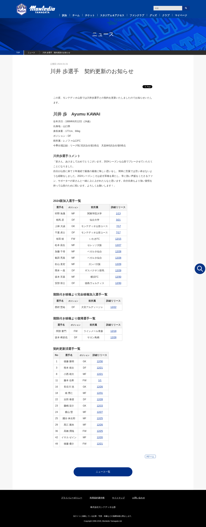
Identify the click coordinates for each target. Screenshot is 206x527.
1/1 (99, 380)
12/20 (100, 437)
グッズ (153, 15)
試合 (64, 15)
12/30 (118, 277)
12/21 (100, 367)
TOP (18, 53)
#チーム (150, 456)
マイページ (181, 15)
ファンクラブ (137, 15)
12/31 (100, 393)
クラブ (166, 15)
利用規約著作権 (97, 498)
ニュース (31, 53)
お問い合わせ (138, 498)
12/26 (100, 386)
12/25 (100, 418)
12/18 (113, 331)
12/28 (118, 251)
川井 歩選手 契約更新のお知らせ (56, 53)
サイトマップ (118, 498)
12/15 (118, 239)
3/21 (118, 220)
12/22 (113, 307)
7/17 (118, 226)
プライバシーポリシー (71, 498)
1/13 (118, 213)
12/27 (118, 245)
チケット (90, 15)
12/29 (118, 264)
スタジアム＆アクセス (112, 15)
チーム (76, 15)
